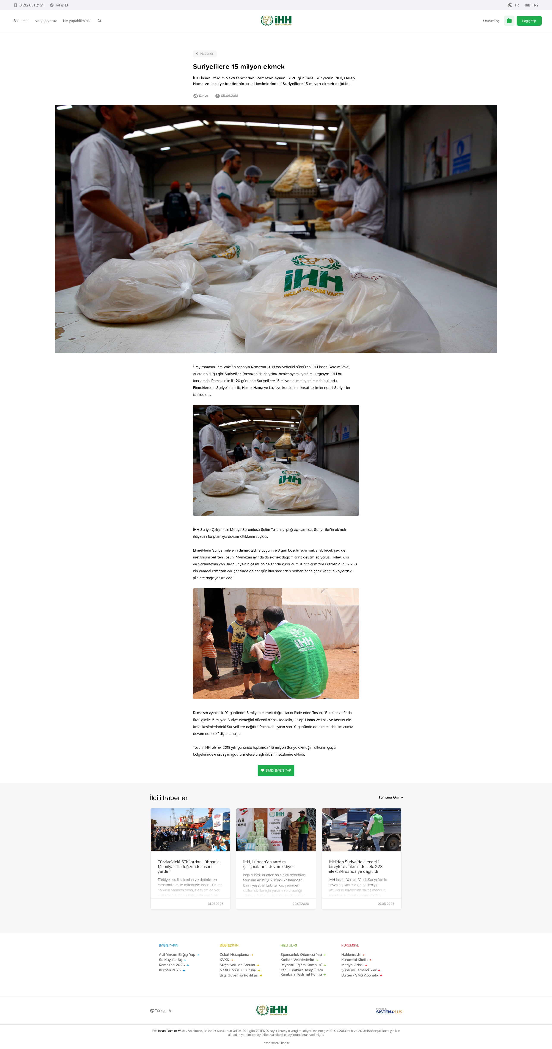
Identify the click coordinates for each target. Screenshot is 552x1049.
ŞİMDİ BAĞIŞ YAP (278, 770)
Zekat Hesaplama (234, 954)
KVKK (224, 960)
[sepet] (509, 21)
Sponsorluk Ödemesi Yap (301, 954)
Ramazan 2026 (172, 965)
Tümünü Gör (388, 797)
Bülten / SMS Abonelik (359, 975)
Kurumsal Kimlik (354, 960)
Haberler (206, 53)
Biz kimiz (20, 20)
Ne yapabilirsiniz (77, 20)
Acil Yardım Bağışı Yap (177, 954)
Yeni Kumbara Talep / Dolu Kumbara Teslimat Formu (302, 972)
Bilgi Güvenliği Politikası (239, 975)
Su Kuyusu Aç (170, 960)
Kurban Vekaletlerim (297, 960)
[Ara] (100, 20)
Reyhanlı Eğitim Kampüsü (301, 965)
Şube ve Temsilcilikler (358, 970)
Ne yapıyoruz (45, 20)
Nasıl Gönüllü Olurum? (238, 970)
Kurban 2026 (170, 970)
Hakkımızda (351, 954)
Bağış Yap (529, 20)
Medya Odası (352, 965)
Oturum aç (491, 20)
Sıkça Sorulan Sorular (237, 965)
